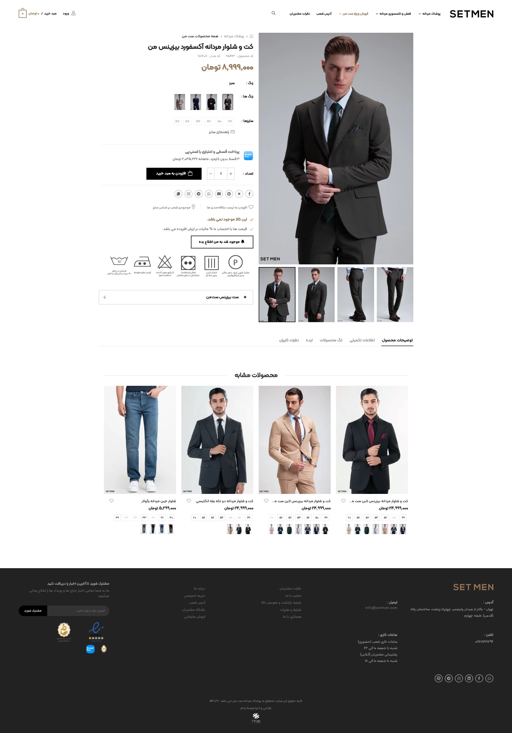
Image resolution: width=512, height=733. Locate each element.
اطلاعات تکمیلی (362, 340)
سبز (232, 83)
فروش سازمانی (194, 617)
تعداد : (248, 174)
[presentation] (404, 465)
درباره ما (199, 588)
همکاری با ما (292, 617)
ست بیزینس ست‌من (222, 297)
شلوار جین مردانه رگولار (159, 501)
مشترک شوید (33, 610)
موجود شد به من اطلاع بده (219, 242)
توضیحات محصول (397, 340)
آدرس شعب (323, 13)
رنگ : (249, 83)
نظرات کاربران (289, 340)
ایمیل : (392, 602)
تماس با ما (293, 596)
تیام (243, 708)
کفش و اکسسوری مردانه (395, 13)
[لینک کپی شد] (178, 194)
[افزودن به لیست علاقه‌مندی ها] (343, 500)
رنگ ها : (247, 96)
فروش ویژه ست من (355, 13)
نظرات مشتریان (300, 13)
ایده (309, 340)
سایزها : (247, 121)
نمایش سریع (372, 487)
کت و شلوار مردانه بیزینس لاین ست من (378, 501)
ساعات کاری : (387, 635)
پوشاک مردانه (431, 13)
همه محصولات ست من (200, 36)
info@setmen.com (381, 608)
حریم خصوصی (194, 596)
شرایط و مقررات (290, 610)
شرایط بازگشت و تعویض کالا (281, 602)
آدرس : (488, 602)
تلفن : (488, 635)
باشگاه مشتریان (193, 610)
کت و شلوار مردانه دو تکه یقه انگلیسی (224, 501)
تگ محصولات (331, 340)
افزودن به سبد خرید (171, 173)
